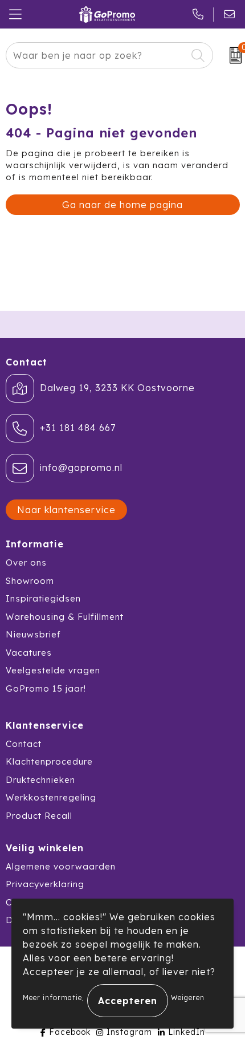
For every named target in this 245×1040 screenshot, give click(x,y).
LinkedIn (186, 1032)
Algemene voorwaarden (61, 866)
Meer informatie (52, 997)
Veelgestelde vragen (53, 670)
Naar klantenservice (66, 509)
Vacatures (29, 652)
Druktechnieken (40, 779)
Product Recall (39, 815)
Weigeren (188, 997)
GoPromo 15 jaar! (46, 688)
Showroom (30, 580)
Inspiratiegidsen (43, 598)
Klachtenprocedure (49, 761)
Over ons (26, 562)
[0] (232, 55)
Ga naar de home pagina (122, 204)
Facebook (70, 1032)
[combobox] (96, 55)
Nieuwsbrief (33, 634)
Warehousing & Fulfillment (65, 616)
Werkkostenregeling (51, 797)
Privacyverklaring (45, 884)
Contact (24, 743)
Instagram (129, 1032)
